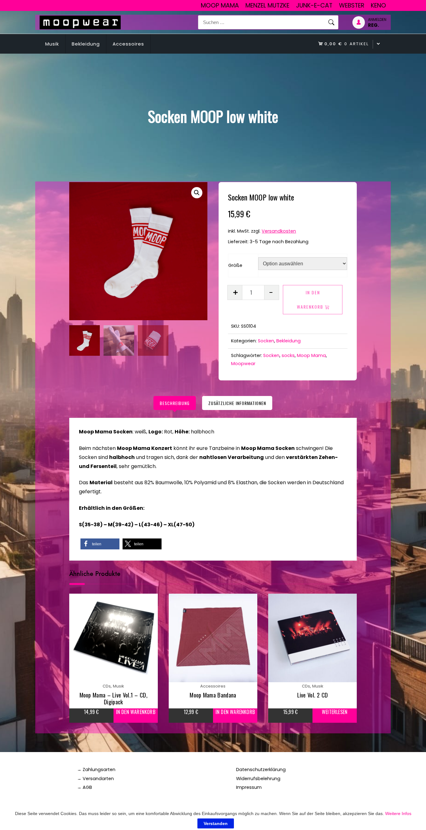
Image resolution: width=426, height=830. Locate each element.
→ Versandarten (95, 778)
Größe (235, 265)
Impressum (249, 787)
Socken (266, 341)
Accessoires (128, 44)
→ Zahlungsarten (96, 769)
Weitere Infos (398, 813)
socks (288, 355)
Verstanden (216, 823)
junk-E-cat (314, 5)
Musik (52, 44)
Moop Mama (220, 5)
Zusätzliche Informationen (237, 403)
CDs (107, 686)
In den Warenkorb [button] (135, 712)
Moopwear (243, 363)
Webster (351, 5)
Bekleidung (86, 44)
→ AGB (84, 787)
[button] (196, 192)
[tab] (174, 403)
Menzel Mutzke (267, 5)
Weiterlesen (334, 712)
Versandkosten (279, 231)
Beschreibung (175, 403)
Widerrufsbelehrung (258, 778)
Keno (378, 5)
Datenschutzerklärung (261, 769)
